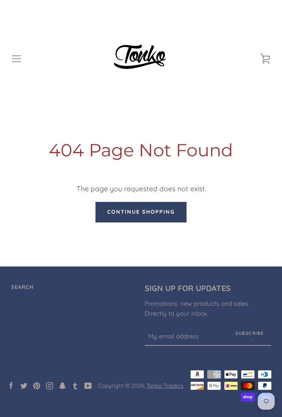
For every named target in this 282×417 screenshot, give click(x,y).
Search (22, 287)
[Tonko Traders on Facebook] (11, 385)
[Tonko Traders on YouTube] (88, 385)
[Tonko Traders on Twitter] (24, 385)
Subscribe (249, 333)
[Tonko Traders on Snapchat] (62, 385)
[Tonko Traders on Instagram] (49, 385)
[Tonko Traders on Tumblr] (75, 385)
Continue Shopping (141, 211)
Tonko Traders (165, 385)
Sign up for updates (188, 288)
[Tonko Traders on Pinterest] (36, 385)
